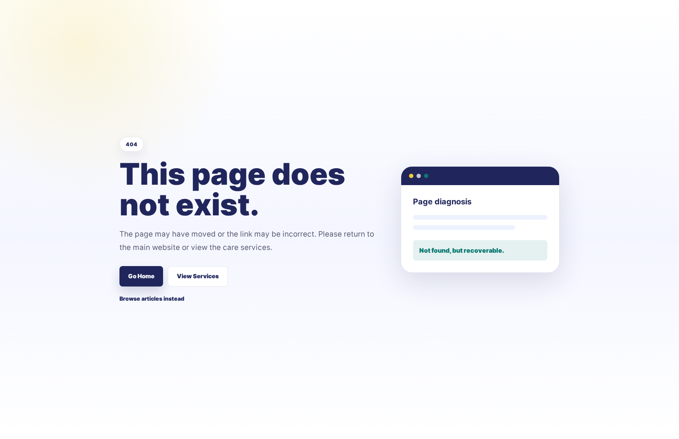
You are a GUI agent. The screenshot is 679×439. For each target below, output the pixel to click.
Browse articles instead (151, 298)
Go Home (141, 276)
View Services (198, 276)
